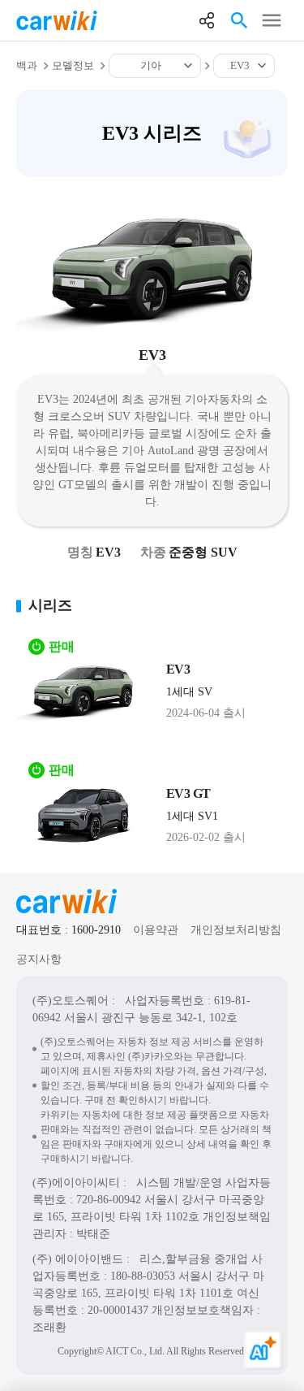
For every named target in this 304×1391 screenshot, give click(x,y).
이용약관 (155, 930)
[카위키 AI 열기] (263, 1350)
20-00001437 (118, 1310)
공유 (207, 20)
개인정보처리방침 (236, 930)
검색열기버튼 (239, 20)
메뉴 (271, 20)
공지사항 (39, 959)
